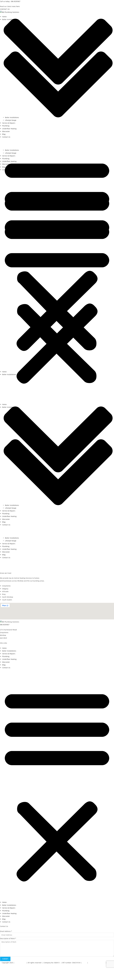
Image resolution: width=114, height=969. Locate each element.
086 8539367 (4, 625)
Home (4, 372)
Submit (5, 959)
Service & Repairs (8, 544)
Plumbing (5, 546)
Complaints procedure (97, 963)
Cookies (3, 965)
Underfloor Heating (9, 549)
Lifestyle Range (10, 541)
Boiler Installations (12, 538)
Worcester (6, 552)
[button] (57, 254)
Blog (3, 555)
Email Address (6, 931)
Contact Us (6, 557)
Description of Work (8, 938)
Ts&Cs (84, 963)
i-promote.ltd (20, 963)
